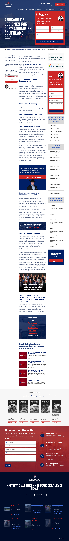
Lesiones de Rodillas (54, 134)
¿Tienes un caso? (10, 81)
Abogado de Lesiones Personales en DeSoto (56, 241)
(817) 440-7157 (16, 528)
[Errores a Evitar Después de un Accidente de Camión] (23, 373)
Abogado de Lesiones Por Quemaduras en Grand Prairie (55, 179)
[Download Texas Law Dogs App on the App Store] (34, 495)
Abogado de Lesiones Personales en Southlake (16, 49)
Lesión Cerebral (53, 125)
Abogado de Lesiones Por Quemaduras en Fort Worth (55, 175)
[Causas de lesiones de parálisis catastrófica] (23, 355)
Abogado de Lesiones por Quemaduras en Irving (55, 188)
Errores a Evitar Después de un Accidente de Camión (36, 371)
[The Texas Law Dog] (8, 4)
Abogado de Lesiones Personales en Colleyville (56, 232)
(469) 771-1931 (57, 528)
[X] (46, 495)
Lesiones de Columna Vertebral (56, 131)
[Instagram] (43, 495)
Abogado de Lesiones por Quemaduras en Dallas (55, 161)
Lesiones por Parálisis (54, 137)
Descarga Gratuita (10, 423)
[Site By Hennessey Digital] (61, 539)
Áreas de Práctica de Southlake (26, 9)
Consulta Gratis (59, 4)
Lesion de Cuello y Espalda (55, 128)
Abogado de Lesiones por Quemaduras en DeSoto (55, 165)
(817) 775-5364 (47, 3)
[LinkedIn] (44, 495)
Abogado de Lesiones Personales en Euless (56, 245)
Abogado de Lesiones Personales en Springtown (56, 218)
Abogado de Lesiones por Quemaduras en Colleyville (55, 156)
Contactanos (61, 9)
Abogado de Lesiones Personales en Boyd (56, 227)
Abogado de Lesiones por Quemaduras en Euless (55, 170)
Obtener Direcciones (17, 512)
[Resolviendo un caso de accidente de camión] (23, 382)
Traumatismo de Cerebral (55, 140)
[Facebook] (41, 495)
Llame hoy (35, 311)
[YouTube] (48, 495)
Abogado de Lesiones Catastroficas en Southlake (36, 49)
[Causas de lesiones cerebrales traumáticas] (23, 364)
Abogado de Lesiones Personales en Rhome (56, 223)
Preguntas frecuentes (48, 9)
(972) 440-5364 (16, 514)
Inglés (52, 5)
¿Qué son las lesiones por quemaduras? (10, 61)
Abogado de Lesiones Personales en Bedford (56, 214)
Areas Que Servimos (38, 9)
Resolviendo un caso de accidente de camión (34, 379)
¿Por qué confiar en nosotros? (55, 59)
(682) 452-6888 (36, 530)
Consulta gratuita (54, 260)
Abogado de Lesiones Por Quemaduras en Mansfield (55, 193)
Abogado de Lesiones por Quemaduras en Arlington (55, 152)
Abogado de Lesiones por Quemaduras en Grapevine (55, 184)
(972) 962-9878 (57, 513)
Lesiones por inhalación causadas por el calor (11, 65)
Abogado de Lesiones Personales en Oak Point (56, 209)
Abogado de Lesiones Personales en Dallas (56, 236)
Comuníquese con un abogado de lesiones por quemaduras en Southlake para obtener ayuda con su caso (11, 72)
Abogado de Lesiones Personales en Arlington (56, 205)
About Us (17, 9)
